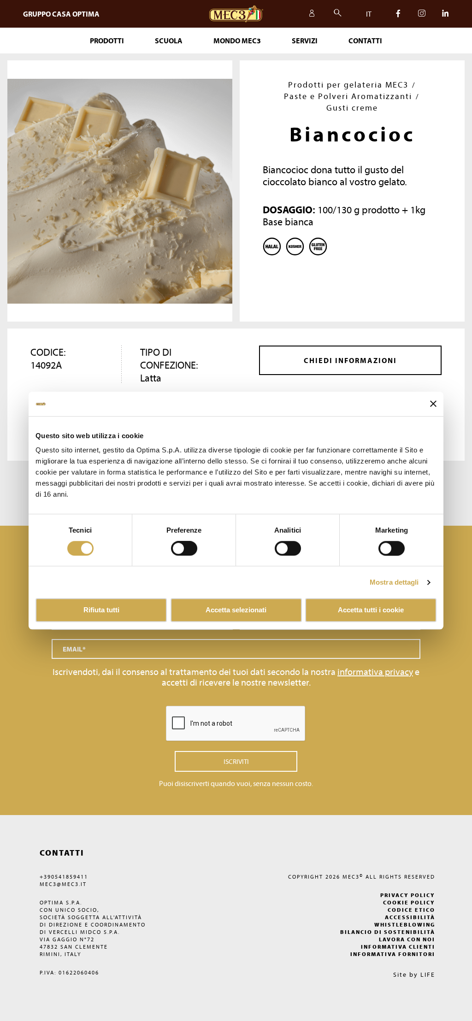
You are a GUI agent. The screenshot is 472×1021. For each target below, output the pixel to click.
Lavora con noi (407, 939)
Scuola (169, 40)
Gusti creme (352, 107)
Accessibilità (410, 917)
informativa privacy (375, 671)
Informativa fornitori (392, 954)
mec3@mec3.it (63, 883)
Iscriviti (236, 761)
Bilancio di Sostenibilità (387, 931)
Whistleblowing (404, 924)
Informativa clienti (398, 946)
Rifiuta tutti (101, 610)
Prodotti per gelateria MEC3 (348, 84)
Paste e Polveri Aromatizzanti (348, 96)
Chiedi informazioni (350, 360)
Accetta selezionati (236, 610)
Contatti (365, 40)
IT (369, 13)
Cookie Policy (409, 902)
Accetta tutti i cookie (371, 610)
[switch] (288, 548)
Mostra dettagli (394, 582)
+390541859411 (64, 876)
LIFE (427, 974)
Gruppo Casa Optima (61, 14)
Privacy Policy (407, 895)
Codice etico (411, 909)
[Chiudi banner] (433, 404)
